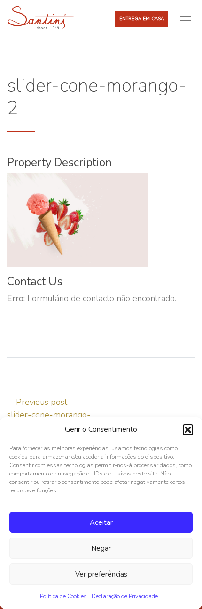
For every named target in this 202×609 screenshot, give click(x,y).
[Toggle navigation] (189, 19)
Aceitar (101, 522)
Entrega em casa (141, 19)
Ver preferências (101, 574)
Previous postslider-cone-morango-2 (49, 414)
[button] (188, 429)
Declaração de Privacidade (125, 596)
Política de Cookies (63, 596)
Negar (101, 548)
